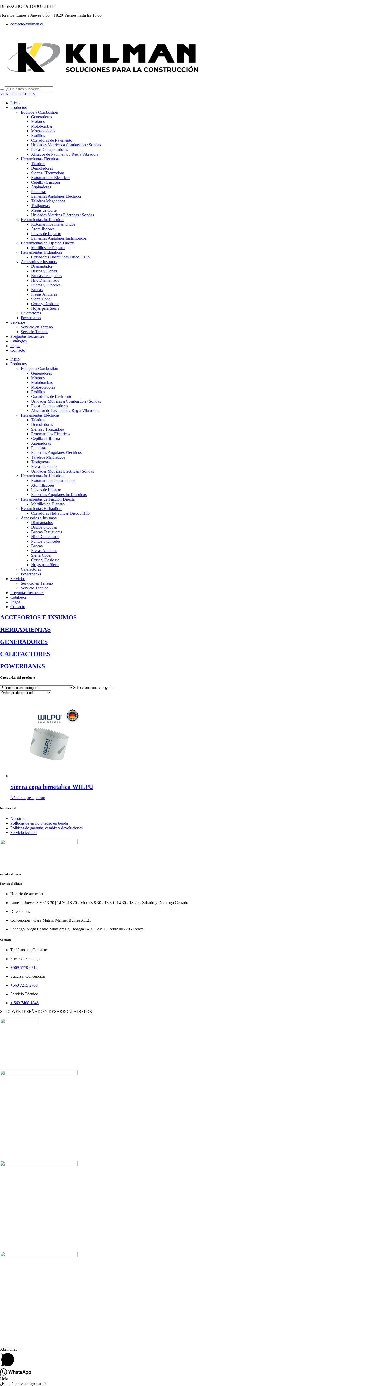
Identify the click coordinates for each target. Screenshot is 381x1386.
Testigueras (40, 205)
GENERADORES (15, 1245)
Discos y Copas (44, 271)
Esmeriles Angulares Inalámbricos (59, 238)
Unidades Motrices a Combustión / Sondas (66, 145)
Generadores (41, 117)
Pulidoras (38, 191)
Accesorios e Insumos (39, 261)
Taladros (38, 163)
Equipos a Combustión (39, 112)
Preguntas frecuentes (27, 336)
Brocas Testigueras (46, 275)
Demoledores (42, 168)
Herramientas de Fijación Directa (48, 243)
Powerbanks (31, 317)
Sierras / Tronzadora (47, 173)
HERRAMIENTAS (16, 1063)
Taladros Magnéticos (48, 201)
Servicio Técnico (34, 331)
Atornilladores (42, 229)
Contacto (17, 350)
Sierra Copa (41, 299)
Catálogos (18, 341)
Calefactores (31, 313)
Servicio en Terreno (37, 327)
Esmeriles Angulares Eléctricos (56, 196)
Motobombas (42, 126)
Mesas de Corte (44, 210)
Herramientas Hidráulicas (41, 252)
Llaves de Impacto (46, 233)
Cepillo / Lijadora (45, 182)
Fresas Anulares (44, 294)
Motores (38, 121)
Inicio (15, 103)
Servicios (17, 322)
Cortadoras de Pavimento (51, 140)
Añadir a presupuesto (27, 798)
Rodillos (38, 135)
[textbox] (93, 687)
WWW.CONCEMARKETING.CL (122, 1011)
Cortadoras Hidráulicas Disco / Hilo (60, 257)
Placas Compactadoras (49, 149)
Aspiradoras (41, 187)
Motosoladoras (43, 131)
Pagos (15, 345)
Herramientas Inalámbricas (42, 219)
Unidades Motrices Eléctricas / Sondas (62, 215)
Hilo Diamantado (45, 280)
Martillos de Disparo (48, 247)
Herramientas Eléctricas (40, 159)
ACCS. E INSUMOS (18, 1154)
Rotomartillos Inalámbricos (53, 224)
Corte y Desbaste (45, 303)
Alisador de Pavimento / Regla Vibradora (64, 154)
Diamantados (42, 266)
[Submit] (2, 90)
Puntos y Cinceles (45, 285)
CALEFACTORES (16, 1336)
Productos (18, 107)
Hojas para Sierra (45, 308)
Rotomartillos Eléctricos (50, 177)
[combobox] (93, 687)
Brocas (37, 289)
